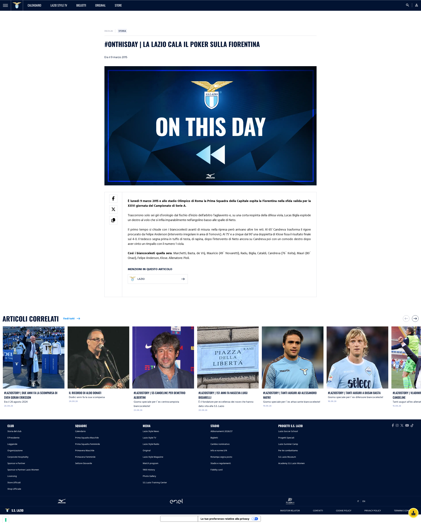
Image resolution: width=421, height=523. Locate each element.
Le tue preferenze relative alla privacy (225, 518)
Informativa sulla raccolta (179, 518)
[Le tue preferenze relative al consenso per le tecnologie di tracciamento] (6, 520)
